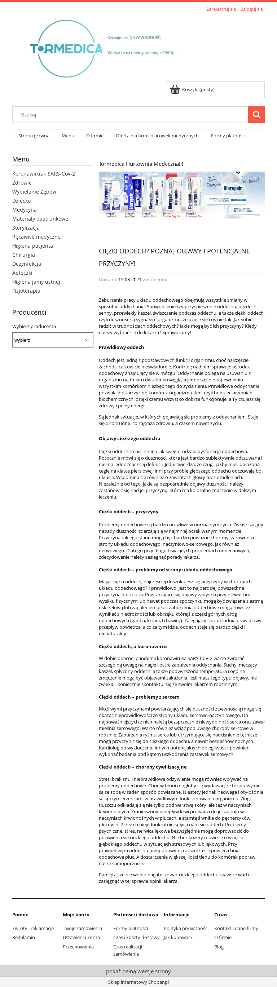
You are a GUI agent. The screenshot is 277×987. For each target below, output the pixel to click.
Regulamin (23, 937)
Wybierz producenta (34, 326)
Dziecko (21, 200)
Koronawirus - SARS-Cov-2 (43, 173)
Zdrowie (22, 182)
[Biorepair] (182, 195)
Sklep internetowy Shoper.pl (138, 982)
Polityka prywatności (186, 928)
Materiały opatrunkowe (40, 218)
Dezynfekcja (26, 263)
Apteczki (22, 272)
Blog (219, 946)
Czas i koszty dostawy (136, 937)
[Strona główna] (108, 47)
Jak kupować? (178, 937)
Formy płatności (130, 928)
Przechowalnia (78, 946)
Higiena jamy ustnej (36, 281)
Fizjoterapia (26, 290)
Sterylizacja (26, 227)
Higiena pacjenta (32, 245)
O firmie (223, 937)
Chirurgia (23, 254)
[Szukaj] (256, 114)
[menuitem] (34, 135)
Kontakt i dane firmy (236, 928)
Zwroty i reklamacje (33, 928)
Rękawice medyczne (36, 236)
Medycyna (24, 209)
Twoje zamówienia (82, 928)
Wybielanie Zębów (34, 191)
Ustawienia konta (81, 937)
